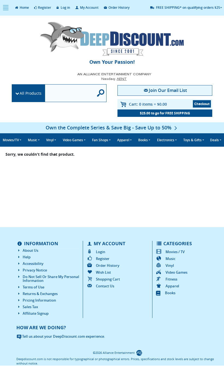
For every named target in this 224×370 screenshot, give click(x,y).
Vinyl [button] (50, 140)
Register (44, 7)
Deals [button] (214, 140)
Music (170, 258)
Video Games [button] (73, 140)
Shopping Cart (108, 279)
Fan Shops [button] (100, 140)
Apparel (172, 286)
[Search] (101, 93)
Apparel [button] (123, 140)
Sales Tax (30, 307)
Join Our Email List (168, 90)
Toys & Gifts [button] (192, 140)
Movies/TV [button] (11, 140)
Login (100, 251)
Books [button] (143, 140)
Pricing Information (39, 300)
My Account (89, 7)
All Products (31, 93)
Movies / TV (175, 251)
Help (27, 257)
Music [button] (32, 140)
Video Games (176, 272)
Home (24, 7)
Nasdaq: (114, 79)
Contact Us (105, 286)
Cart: (148, 104)
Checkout (202, 104)
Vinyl (170, 265)
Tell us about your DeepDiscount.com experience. (63, 336)
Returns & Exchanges (40, 294)
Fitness (171, 279)
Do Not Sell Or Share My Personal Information (51, 278)
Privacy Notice (35, 270)
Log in (65, 7)
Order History (118, 7)
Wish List (103, 272)
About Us (30, 250)
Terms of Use (33, 287)
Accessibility (33, 263)
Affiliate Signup (36, 313)
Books (170, 292)
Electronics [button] (165, 140)
